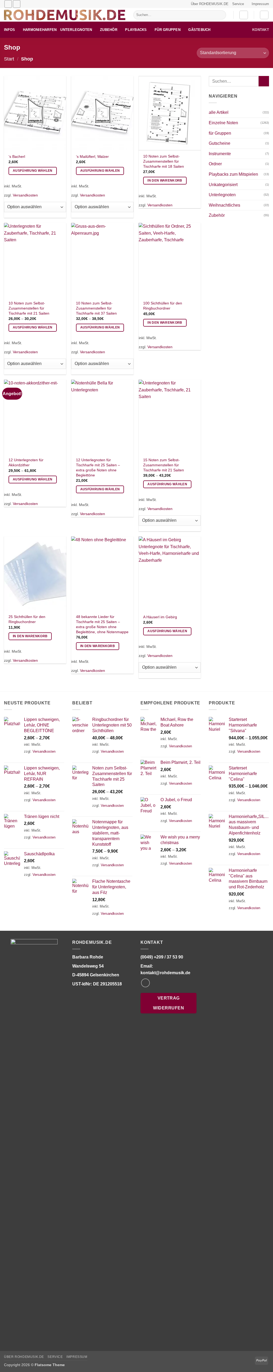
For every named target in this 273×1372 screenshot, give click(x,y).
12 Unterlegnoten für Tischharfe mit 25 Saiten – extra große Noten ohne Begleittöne (98, 467)
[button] (243, 15)
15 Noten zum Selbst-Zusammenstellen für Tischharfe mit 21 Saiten (163, 465)
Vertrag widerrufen (168, 1003)
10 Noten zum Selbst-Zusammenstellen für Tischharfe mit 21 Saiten (29, 308)
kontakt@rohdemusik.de (165, 972)
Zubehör (108, 30)
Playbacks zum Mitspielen (233, 174)
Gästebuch (199, 30)
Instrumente (220, 153)
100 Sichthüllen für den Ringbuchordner (162, 305)
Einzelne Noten (223, 123)
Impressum (260, 4)
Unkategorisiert (223, 184)
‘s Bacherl (17, 156)
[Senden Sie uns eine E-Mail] (8, 4)
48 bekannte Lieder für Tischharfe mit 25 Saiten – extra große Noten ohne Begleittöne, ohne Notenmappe (102, 624)
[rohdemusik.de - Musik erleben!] (64, 15)
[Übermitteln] (220, 14)
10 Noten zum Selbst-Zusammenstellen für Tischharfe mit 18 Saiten (163, 161)
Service (238, 4)
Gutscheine (219, 143)
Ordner (215, 164)
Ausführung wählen (33, 170)
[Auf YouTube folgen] (17, 4)
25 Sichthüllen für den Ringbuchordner (27, 619)
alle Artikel (218, 112)
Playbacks (136, 30)
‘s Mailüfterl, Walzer (92, 156)
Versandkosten (25, 195)
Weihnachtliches (224, 205)
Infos (9, 30)
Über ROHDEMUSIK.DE (209, 4)
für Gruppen (167, 30)
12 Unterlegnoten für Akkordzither (26, 462)
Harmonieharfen (40, 30)
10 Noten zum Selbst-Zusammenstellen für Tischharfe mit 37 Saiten (96, 308)
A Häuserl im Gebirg (160, 617)
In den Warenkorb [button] (164, 180)
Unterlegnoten (76, 30)
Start (9, 59)
